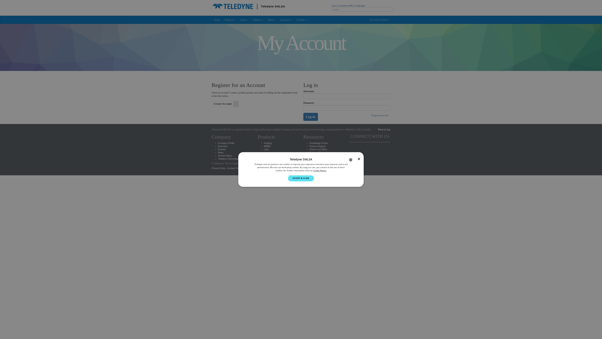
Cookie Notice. (320, 170)
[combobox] (350, 159)
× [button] (359, 158)
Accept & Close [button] (301, 178)
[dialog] (301, 169)
